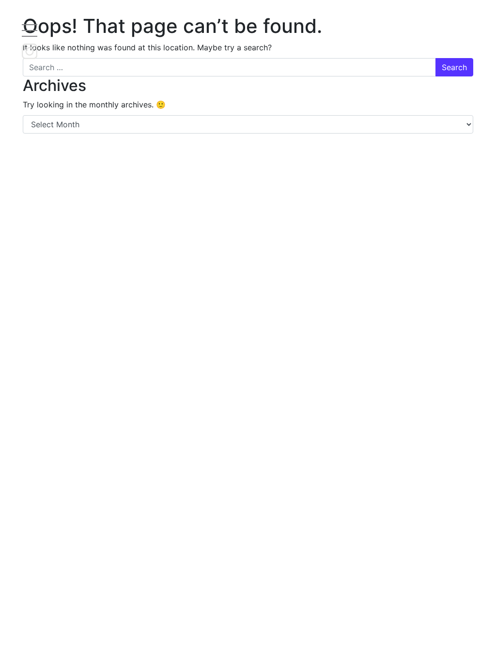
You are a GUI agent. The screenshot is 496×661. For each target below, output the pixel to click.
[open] (29, 30)
